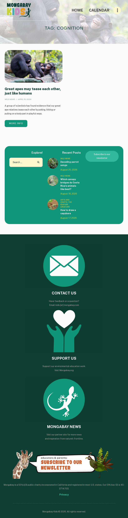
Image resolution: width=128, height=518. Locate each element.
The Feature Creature (66, 204)
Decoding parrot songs (69, 163)
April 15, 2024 (24, 99)
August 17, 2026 (68, 218)
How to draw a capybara (68, 212)
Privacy (64, 494)
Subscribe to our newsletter (102, 156)
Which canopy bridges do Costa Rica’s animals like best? (69, 184)
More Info (16, 123)
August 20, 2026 (68, 169)
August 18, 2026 (68, 193)
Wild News (10, 99)
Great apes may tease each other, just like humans (33, 91)
